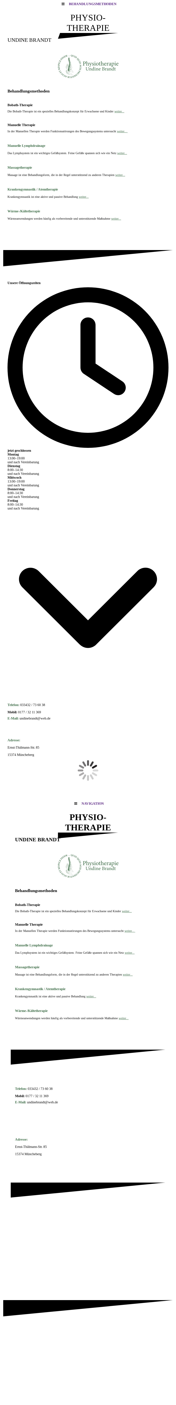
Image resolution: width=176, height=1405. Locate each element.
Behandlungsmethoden (93, 4)
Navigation (93, 803)
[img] (88, 66)
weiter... (119, 111)
